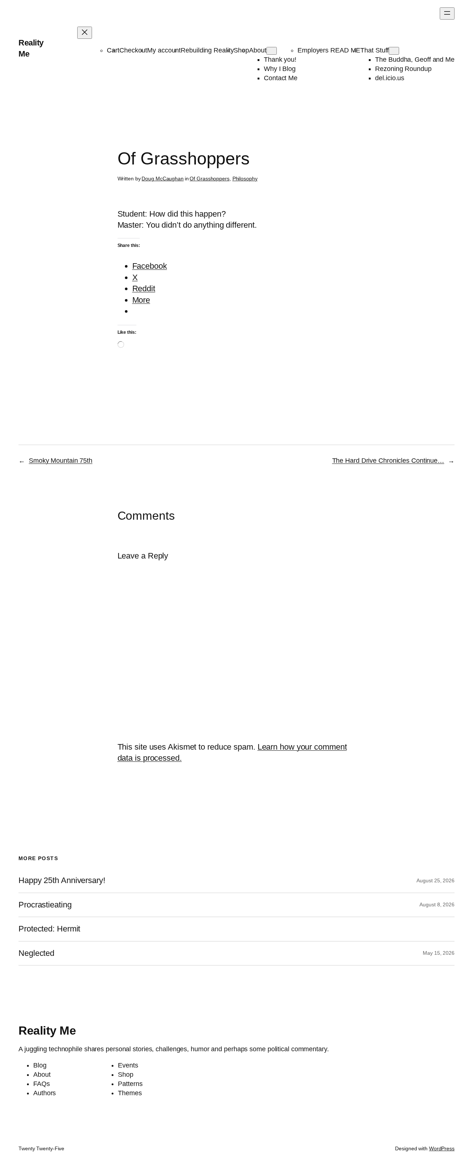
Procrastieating (45, 904)
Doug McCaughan (163, 178)
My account (164, 50)
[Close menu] (84, 33)
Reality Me (47, 1030)
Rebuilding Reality (207, 50)
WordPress (442, 1148)
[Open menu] (447, 13)
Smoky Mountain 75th (60, 460)
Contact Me (280, 78)
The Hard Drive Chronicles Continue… (388, 460)
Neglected (36, 953)
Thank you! (280, 59)
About (257, 50)
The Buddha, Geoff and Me (415, 59)
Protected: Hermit (49, 928)
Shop (241, 50)
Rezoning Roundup (403, 68)
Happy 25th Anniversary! (61, 880)
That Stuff (374, 50)
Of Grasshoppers (209, 178)
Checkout (133, 50)
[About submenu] (271, 51)
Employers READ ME (328, 50)
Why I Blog (280, 68)
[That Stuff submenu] (394, 51)
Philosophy (245, 178)
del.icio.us (389, 78)
